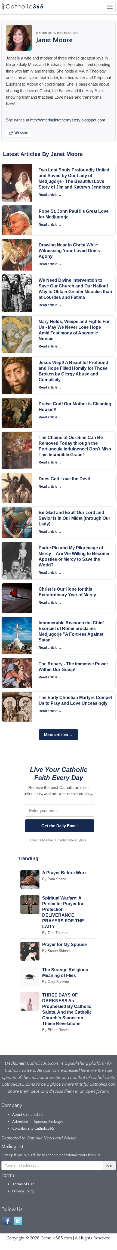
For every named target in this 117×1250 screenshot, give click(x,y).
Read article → (50, 195)
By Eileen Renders (57, 1030)
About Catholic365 (27, 1115)
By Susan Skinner (56, 951)
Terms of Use (23, 1184)
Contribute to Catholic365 (33, 1128)
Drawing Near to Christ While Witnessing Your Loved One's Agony (69, 251)
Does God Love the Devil (64, 479)
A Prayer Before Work (64, 872)
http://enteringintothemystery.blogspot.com (67, 120)
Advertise (20, 1122)
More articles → (58, 734)
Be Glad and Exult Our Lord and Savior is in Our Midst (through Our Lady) (74, 518)
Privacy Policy (23, 1191)
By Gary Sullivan (55, 982)
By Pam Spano (54, 879)
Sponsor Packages (49, 1122)
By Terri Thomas (55, 933)
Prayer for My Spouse (64, 944)
